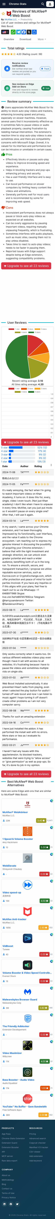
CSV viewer (34, 1152)
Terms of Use (8, 1193)
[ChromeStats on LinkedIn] (4, 1204)
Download (25, 39)
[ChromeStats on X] (17, 1204)
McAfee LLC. (11, 19)
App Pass (6, 1134)
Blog (4, 1184)
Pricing (32, 1134)
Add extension (36, 1156)
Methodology (8, 1180)
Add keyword (35, 1160)
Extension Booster (10, 1147)
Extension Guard (9, 1143)
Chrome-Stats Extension (13, 1138)
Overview (9, 39)
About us (6, 1175)
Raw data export (9, 1160)
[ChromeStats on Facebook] (10, 1204)
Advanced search (37, 1138)
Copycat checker (37, 1143)
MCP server (7, 1156)
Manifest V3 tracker (38, 1147)
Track (46, 68)
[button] (4, 4)
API (3, 1152)
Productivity (26, 19)
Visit (47, 88)
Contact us (7, 1188)
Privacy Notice (9, 1197)
